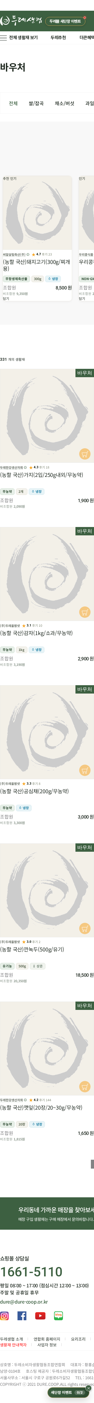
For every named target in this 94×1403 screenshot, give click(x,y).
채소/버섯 (64, 103)
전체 (13, 103)
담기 (6, 298)
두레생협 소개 (11, 1339)
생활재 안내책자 (13, 1344)
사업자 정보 (47, 1344)
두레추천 (58, 37)
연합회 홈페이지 (47, 1339)
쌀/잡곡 (36, 103)
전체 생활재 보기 (23, 37)
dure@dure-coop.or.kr (24, 1301)
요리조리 (78, 1339)
